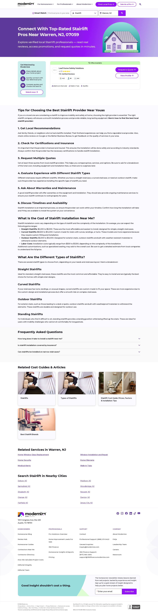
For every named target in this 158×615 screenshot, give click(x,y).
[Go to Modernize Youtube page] (139, 513)
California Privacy (22, 608)
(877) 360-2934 (86, 555)
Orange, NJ (22, 497)
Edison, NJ (22, 481)
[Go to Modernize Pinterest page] (118, 513)
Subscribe (129, 592)
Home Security (24, 460)
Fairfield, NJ (23, 503)
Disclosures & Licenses (64, 606)
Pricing (51, 557)
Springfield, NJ (24, 486)
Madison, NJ (85, 481)
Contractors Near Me (26, 550)
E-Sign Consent (40, 606)
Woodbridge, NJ (87, 486)
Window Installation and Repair (94, 455)
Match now (31, 92)
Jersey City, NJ (86, 503)
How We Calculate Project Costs (31, 560)
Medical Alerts (24, 466)
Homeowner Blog (25, 534)
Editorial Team (23, 570)
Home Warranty (87, 460)
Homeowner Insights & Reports (61, 552)
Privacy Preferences (51, 606)
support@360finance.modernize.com (94, 557)
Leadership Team (120, 544)
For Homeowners (45, 4)
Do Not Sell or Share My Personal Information (51, 608)
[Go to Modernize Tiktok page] (135, 513)
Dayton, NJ (85, 497)
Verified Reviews (67, 74)
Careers (116, 550)
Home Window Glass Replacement (33, 455)
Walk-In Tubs (86, 466)
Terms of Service (60, 609)
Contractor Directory (26, 555)
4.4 (78, 78)
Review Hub (22, 539)
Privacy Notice (22, 606)
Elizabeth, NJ (23, 492)
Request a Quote (126, 70)
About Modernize (83, 4)
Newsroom (117, 555)
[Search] (140, 4)
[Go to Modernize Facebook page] (126, 513)
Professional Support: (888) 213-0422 (94, 539)
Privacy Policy (49, 609)
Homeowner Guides (26, 544)
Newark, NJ (85, 492)
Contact (83, 534)
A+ (71, 78)
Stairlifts (24, 398)
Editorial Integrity (25, 565)
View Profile (126, 76)
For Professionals (64, 4)
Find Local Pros (105, 4)
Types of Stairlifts (69, 398)
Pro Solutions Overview (58, 534)
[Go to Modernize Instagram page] (122, 513)
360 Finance (54, 547)
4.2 (63, 78)
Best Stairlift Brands (29, 434)
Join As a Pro (126, 4)
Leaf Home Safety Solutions (71, 68)
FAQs (115, 539)
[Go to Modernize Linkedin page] (130, 513)
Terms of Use (30, 606)
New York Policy (33, 608)
